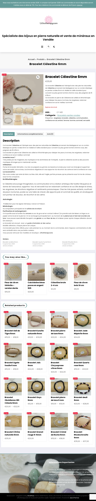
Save (5, 74)
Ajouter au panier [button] (13, 274)
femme (66, 120)
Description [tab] (8, 134)
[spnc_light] (54, 46)
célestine (72, 118)
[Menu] (42, 47)
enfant (60, 120)
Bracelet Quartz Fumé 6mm (42, 242)
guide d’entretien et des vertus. (39, 223)
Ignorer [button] (79, 5)
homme (72, 120)
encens (28, 213)
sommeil (79, 120)
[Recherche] (48, 47)
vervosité (86, 120)
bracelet (65, 118)
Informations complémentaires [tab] (30, 134)
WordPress (30, 496)
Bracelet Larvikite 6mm (10, 242)
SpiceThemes (74, 498)
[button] (38, 77)
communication (82, 118)
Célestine (58, 86)
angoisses (57, 118)
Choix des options (13, 322)
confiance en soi (51, 120)
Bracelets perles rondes (68, 115)
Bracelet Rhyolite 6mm (69, 242)
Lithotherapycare (46, 233)
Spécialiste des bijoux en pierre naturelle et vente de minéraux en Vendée (48, 38)
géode (38, 218)
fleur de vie (51, 218)
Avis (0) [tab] (50, 134)
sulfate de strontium (34, 209)
